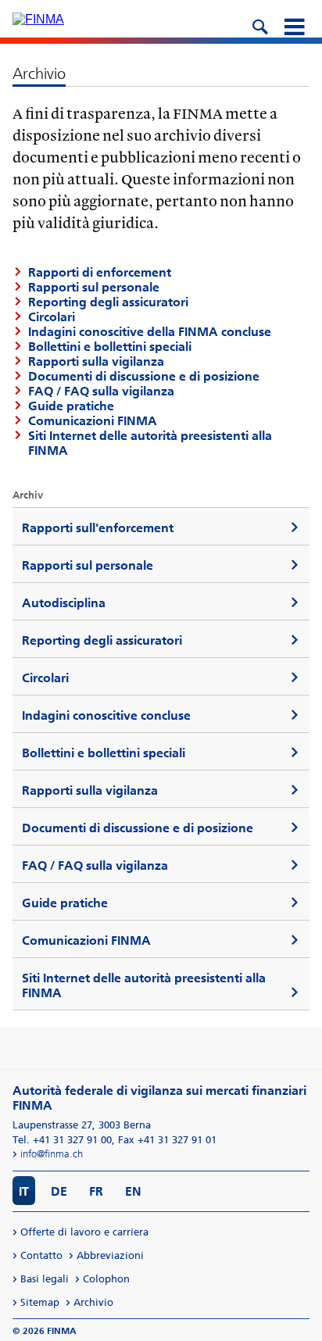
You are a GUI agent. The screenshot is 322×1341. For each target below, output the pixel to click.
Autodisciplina (64, 602)
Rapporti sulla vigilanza (96, 361)
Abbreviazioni (110, 1255)
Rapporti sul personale (87, 565)
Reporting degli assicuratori (108, 302)
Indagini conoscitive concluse (106, 715)
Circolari (45, 677)
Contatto (41, 1255)
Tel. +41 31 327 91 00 (62, 1140)
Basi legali (44, 1279)
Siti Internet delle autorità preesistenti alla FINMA (144, 985)
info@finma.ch (51, 1154)
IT (24, 1191)
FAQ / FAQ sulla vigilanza (101, 391)
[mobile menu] (293, 25)
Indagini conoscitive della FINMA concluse (149, 331)
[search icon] (259, 25)
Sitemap (39, 1302)
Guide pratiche (71, 406)
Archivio (93, 1302)
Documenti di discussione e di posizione (143, 376)
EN (133, 1191)
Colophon (106, 1279)
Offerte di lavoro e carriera (84, 1232)
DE (59, 1191)
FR (96, 1191)
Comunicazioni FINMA (92, 420)
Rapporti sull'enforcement (98, 527)
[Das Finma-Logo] (38, 20)
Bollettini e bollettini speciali (109, 346)
